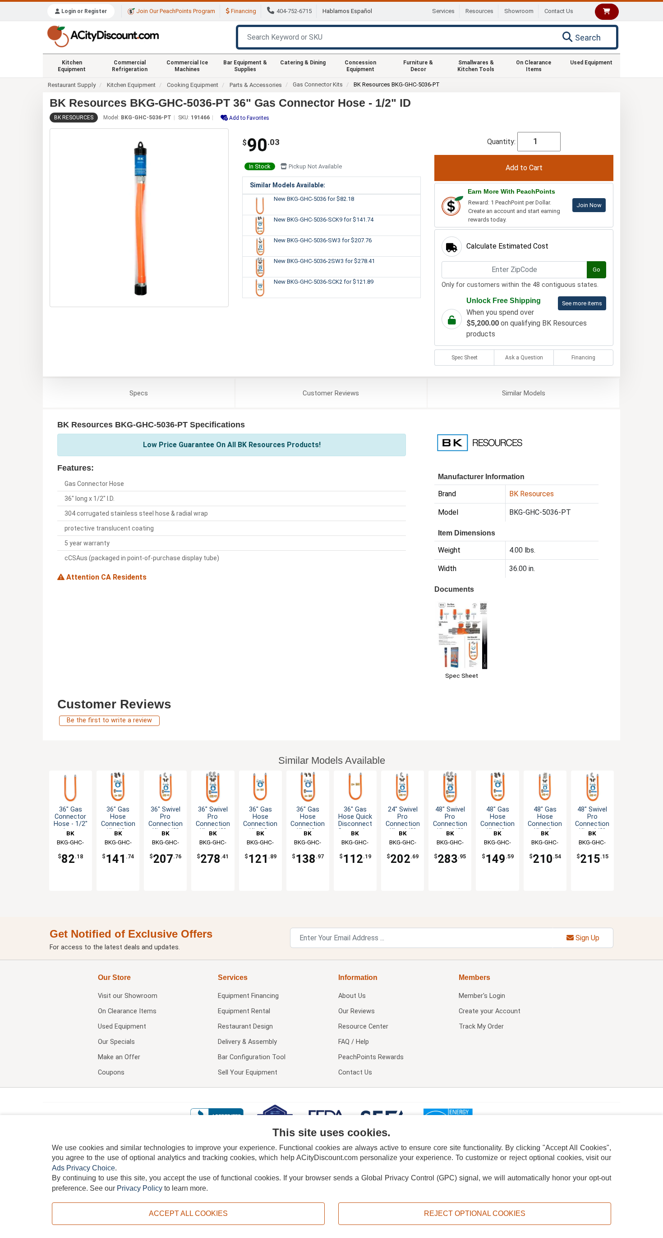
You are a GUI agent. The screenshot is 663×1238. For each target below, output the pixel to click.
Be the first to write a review (109, 720)
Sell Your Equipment (247, 1072)
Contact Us (558, 11)
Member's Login (482, 996)
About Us (352, 996)
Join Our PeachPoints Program (175, 11)
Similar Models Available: (287, 185)
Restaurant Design (245, 1026)
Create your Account (489, 1011)
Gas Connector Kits (318, 84)
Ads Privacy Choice (83, 1168)
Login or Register (83, 11)
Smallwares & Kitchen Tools (475, 65)
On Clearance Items (533, 65)
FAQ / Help (353, 1042)
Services (443, 11)
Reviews (331, 393)
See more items (582, 303)
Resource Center (363, 1026)
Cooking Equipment (192, 85)
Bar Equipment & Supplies (245, 65)
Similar (523, 393)
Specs (138, 393)
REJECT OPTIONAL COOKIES (474, 1213)
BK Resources (73, 117)
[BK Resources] (479, 442)
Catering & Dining (303, 62)
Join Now (589, 205)
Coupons (111, 1072)
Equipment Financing (248, 996)
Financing (243, 11)
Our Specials (116, 1042)
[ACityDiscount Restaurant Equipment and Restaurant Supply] (103, 36)
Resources (479, 11)
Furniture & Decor (418, 65)
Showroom (519, 11)
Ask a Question (524, 357)
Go (596, 269)
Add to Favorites (248, 118)
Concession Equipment (360, 65)
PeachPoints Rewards (371, 1057)
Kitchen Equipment (72, 65)
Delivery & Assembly (247, 1042)
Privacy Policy (139, 1188)
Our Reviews (356, 1011)
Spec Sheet (464, 357)
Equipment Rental (244, 1011)
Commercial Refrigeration (129, 65)
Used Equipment (591, 62)
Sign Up (586, 938)
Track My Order (481, 1026)
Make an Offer (119, 1057)
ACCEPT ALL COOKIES (188, 1213)
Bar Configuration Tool (251, 1057)
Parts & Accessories (256, 85)
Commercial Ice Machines (187, 65)
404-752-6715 (294, 11)
